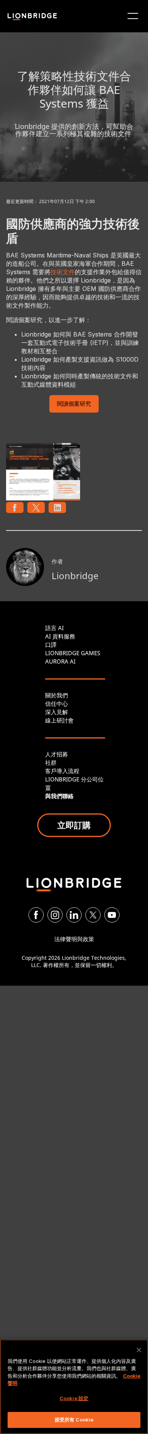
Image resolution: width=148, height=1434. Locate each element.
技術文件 (62, 272)
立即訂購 (74, 825)
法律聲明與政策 (74, 939)
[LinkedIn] (74, 915)
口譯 (51, 644)
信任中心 (56, 703)
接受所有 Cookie (74, 1420)
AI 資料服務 (60, 636)
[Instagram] (55, 915)
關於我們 (56, 695)
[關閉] (139, 1350)
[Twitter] (93, 915)
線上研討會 (59, 720)
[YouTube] (112, 915)
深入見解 (56, 712)
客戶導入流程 (62, 771)
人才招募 (56, 754)
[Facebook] (36, 915)
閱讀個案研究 (74, 404)
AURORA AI (60, 661)
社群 (51, 762)
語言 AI (54, 628)
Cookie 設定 (74, 1398)
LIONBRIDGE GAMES (72, 653)
